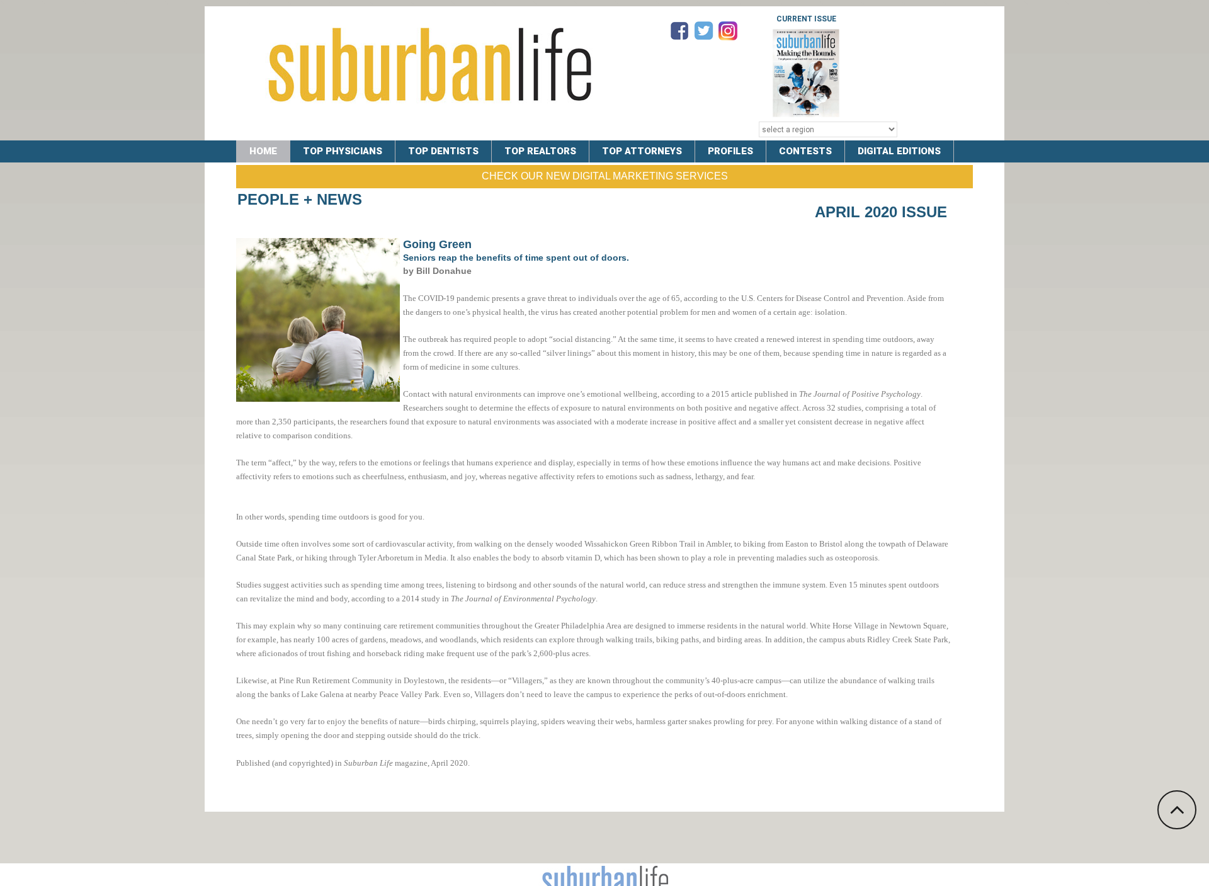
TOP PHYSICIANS (342, 151)
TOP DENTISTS (443, 151)
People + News (299, 199)
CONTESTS (805, 151)
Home (263, 151)
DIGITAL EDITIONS (899, 151)
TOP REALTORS (540, 151)
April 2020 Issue (881, 211)
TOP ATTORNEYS (642, 151)
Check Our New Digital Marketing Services (605, 176)
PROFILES (730, 151)
